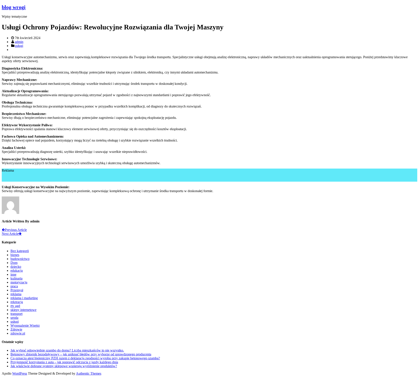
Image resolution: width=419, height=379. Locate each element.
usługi (19, 46)
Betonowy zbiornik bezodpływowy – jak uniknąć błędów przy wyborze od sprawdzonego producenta (80, 354)
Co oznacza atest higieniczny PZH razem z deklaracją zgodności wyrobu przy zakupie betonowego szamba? (85, 358)
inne (13, 274)
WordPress (19, 373)
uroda (14, 317)
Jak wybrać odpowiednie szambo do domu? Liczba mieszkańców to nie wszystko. (67, 350)
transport (16, 314)
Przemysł (16, 290)
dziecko (15, 266)
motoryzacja (18, 282)
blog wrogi (14, 7)
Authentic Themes (88, 373)
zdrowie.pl (17, 333)
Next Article (10, 234)
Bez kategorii (19, 251)
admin (19, 42)
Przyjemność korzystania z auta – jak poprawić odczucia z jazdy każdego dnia (64, 362)
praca (14, 286)
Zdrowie (16, 329)
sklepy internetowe (23, 310)
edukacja (16, 270)
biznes (14, 255)
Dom (13, 263)
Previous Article (16, 230)
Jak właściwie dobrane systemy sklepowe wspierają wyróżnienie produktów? (63, 366)
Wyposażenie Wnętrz (25, 325)
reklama (15, 294)
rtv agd (15, 306)
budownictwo (19, 259)
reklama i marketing (24, 298)
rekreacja (16, 302)
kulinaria (16, 278)
